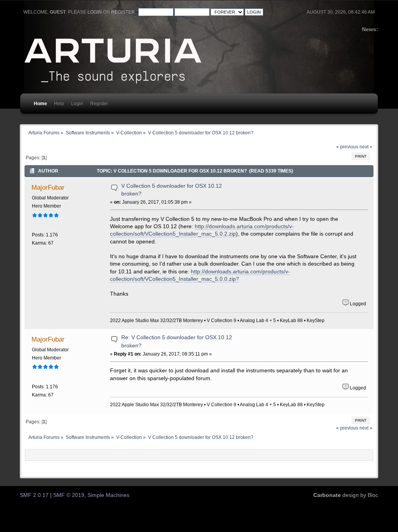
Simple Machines (108, 495)
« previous (347, 147)
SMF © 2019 (68, 495)
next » (366, 147)
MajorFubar (48, 187)
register (123, 12)
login (94, 12)
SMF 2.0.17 (34, 495)
